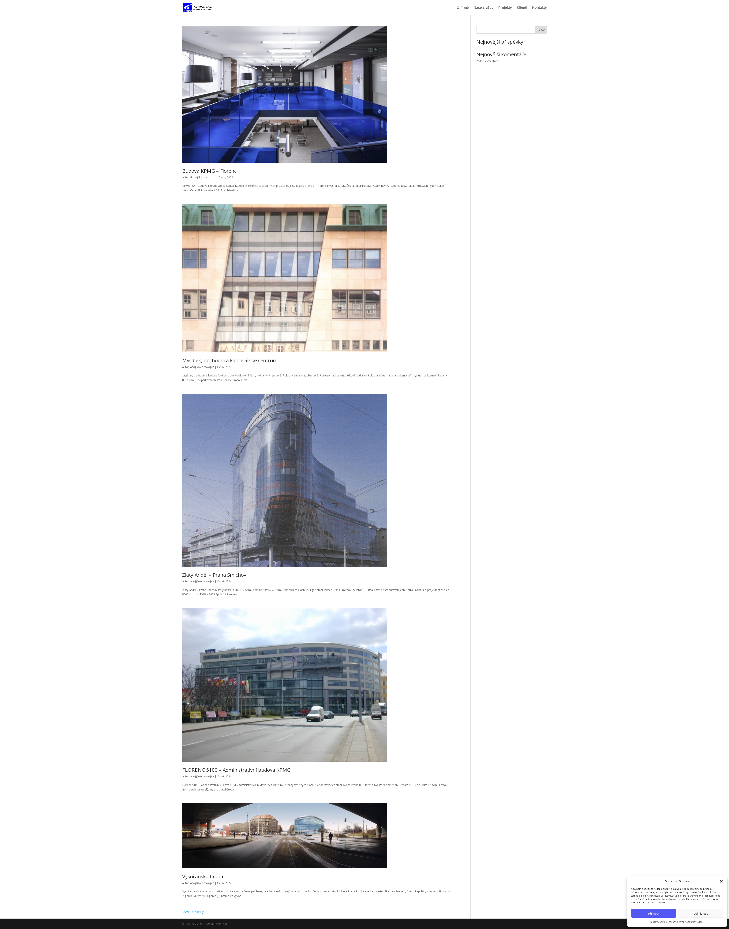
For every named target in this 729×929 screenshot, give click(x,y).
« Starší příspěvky (193, 912)
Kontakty (539, 7)
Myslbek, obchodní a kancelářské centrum (230, 360)
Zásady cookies (658, 921)
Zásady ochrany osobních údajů (685, 921)
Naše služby (483, 7)
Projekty (505, 7)
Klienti (522, 7)
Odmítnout (701, 913)
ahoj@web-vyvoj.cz (202, 367)
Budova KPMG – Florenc (209, 170)
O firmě (463, 7)
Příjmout (653, 913)
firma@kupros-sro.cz (203, 177)
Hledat (541, 30)
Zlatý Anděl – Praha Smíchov (214, 574)
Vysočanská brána (202, 876)
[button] (721, 881)
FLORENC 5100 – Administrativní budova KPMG (236, 769)
